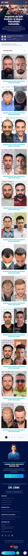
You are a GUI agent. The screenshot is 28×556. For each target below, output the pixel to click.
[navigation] (26, 2)
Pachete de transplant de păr (8, 519)
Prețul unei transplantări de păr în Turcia (11, 517)
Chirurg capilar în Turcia (7, 509)
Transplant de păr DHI (6, 502)
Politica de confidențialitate (17, 542)
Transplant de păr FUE (6, 500)
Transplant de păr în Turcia (7, 498)
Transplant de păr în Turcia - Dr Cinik (8, 44)
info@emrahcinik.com (6, 531)
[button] (18, 2)
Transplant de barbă (6, 504)
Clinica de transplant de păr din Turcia (10, 511)
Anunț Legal (7, 542)
